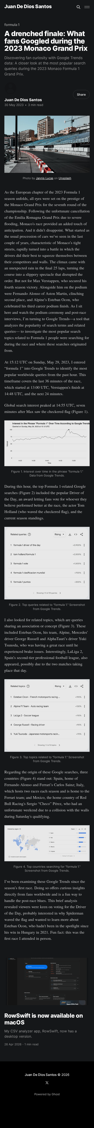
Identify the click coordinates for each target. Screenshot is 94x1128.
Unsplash (65, 178)
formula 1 (12, 24)
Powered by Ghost (47, 1094)
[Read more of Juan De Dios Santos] (10, 88)
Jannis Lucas (44, 178)
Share (81, 94)
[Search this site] (78, 7)
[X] (47, 1082)
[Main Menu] (87, 7)
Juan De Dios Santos (28, 6)
